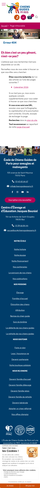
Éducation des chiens (20, 304)
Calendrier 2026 (21, 87)
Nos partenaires (20, 267)
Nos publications (20, 278)
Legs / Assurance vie (20, 353)
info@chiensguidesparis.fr (21, 186)
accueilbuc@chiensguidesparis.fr (21, 230)
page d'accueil (23, 127)
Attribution (20, 310)
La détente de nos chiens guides (20, 328)
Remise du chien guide (20, 316)
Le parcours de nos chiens (20, 272)
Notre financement (20, 261)
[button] (36, 17)
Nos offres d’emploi (20, 414)
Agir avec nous (23, 17)
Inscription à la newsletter (20, 200)
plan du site (32, 120)
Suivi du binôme (20, 322)
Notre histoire (20, 249)
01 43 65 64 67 (21, 181)
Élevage (20, 292)
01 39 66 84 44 (21, 225)
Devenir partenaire (20, 359)
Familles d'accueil (20, 298)
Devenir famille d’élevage (20, 385)
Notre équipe (20, 255)
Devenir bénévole (20, 402)
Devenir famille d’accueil (20, 379)
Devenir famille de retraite (20, 397)
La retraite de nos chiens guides (20, 333)
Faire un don (17, 17)
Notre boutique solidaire (20, 365)
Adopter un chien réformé (20, 408)
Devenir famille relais (20, 391)
